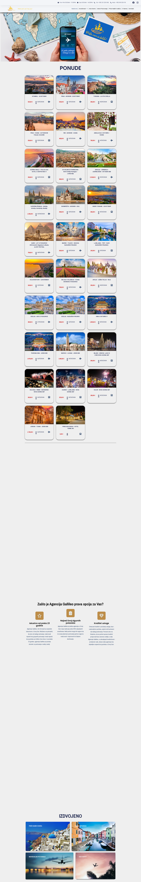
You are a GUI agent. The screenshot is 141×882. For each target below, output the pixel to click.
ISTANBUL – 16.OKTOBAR (39, 96)
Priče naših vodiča (115, 9)
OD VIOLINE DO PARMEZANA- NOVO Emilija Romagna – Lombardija (70, 171)
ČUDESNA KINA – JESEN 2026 (39, 353)
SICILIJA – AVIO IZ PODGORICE (39, 316)
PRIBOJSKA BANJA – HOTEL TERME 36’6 (70, 427)
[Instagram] (138, 2)
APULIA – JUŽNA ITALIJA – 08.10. (102, 280)
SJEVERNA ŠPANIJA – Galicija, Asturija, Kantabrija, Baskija (39, 207)
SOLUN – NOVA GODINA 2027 (102, 390)
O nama (124, 9)
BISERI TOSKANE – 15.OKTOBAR (102, 206)
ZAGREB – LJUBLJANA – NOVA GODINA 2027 (70, 391)
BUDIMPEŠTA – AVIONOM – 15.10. (70, 206)
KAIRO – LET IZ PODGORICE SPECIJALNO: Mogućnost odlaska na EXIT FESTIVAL (39, 245)
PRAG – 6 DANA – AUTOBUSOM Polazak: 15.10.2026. (39, 134)
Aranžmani (82, 9)
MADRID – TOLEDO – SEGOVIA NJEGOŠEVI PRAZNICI (70, 244)
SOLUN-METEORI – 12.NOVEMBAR (39, 280)
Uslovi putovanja (102, 9)
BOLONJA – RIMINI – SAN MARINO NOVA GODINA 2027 (39, 391)
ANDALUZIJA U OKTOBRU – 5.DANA (102, 134)
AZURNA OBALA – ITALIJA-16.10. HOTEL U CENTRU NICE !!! (39, 170)
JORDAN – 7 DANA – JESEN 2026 (39, 426)
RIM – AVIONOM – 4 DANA (70, 133)
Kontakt (131, 9)
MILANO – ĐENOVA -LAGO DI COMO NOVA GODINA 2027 (102, 354)
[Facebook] (133, 2)
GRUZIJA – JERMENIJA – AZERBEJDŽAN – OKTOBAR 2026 (102, 170)
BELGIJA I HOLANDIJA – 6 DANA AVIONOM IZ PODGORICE (70, 281)
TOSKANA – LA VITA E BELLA (101, 96)
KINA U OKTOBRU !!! (101, 316)
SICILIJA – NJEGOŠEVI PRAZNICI (70, 316)
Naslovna (74, 9)
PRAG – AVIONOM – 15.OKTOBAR (70, 96)
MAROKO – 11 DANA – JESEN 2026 (70, 353)
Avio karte (92, 9)
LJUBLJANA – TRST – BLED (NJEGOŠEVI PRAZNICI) (102, 244)
